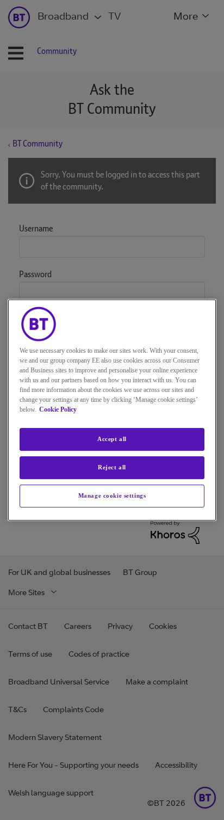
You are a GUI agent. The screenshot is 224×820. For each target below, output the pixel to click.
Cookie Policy (58, 409)
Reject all (112, 467)
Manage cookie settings (112, 495)
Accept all (112, 439)
